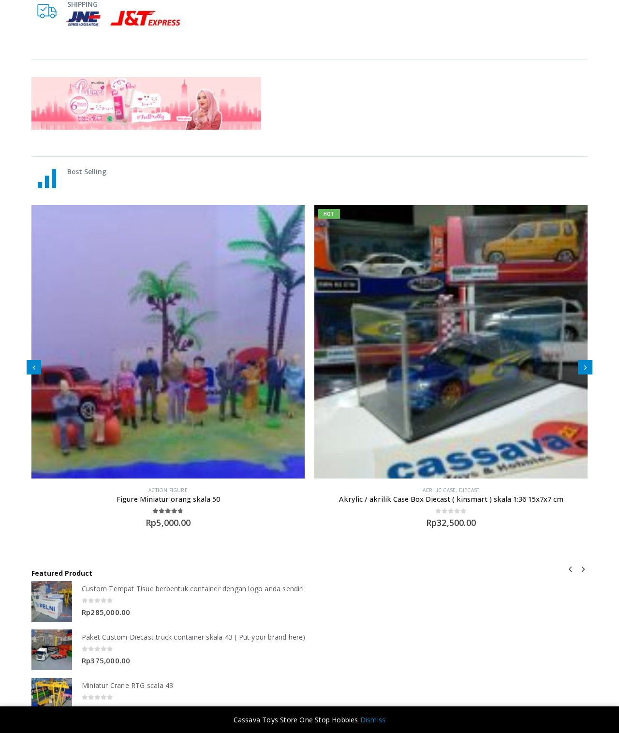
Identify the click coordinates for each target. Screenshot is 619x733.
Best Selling (86, 171)
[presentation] (34, 367)
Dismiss (372, 719)
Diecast (469, 490)
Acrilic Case (439, 490)
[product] (168, 342)
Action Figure (168, 490)
